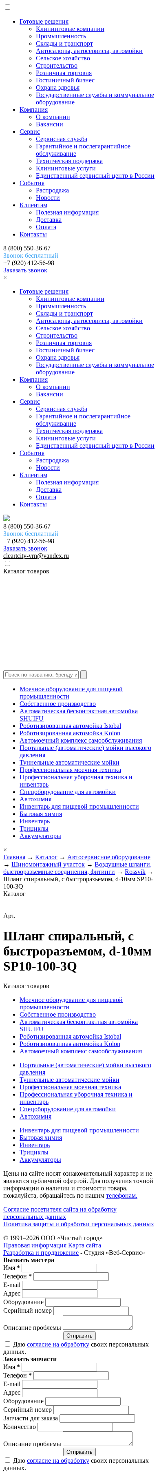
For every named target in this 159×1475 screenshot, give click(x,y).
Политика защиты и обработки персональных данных (78, 1224)
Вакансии (49, 124)
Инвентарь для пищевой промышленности (79, 806)
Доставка (49, 219)
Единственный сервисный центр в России (95, 175)
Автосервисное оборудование (108, 857)
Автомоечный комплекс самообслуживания (81, 740)
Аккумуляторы (40, 835)
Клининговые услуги (66, 168)
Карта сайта (84, 1245)
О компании (53, 116)
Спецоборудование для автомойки (68, 791)
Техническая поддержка (69, 160)
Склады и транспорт (64, 43)
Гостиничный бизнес (65, 80)
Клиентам (33, 204)
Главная (14, 857)
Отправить (79, 1336)
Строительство (56, 65)
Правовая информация (34, 1245)
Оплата (46, 226)
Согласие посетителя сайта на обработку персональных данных (60, 1213)
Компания (34, 109)
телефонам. (121, 1195)
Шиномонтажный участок (48, 864)
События (32, 182)
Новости (48, 197)
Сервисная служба (61, 138)
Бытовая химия (41, 813)
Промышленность (61, 36)
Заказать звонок (25, 270)
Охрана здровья (58, 87)
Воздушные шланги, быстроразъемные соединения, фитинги (77, 868)
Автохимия (35, 799)
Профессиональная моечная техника (70, 769)
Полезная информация (67, 212)
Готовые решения (44, 21)
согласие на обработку (58, 1344)
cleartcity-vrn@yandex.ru (36, 555)
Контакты (33, 234)
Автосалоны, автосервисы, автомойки (89, 50)
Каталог (46, 857)
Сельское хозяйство (63, 58)
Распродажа (52, 190)
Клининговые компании (70, 28)
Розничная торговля (64, 72)
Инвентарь (35, 821)
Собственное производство (58, 703)
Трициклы (34, 828)
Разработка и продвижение (41, 1252)
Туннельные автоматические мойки (69, 762)
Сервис (30, 131)
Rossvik (135, 871)
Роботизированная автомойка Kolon (70, 733)
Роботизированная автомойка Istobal (70, 725)
